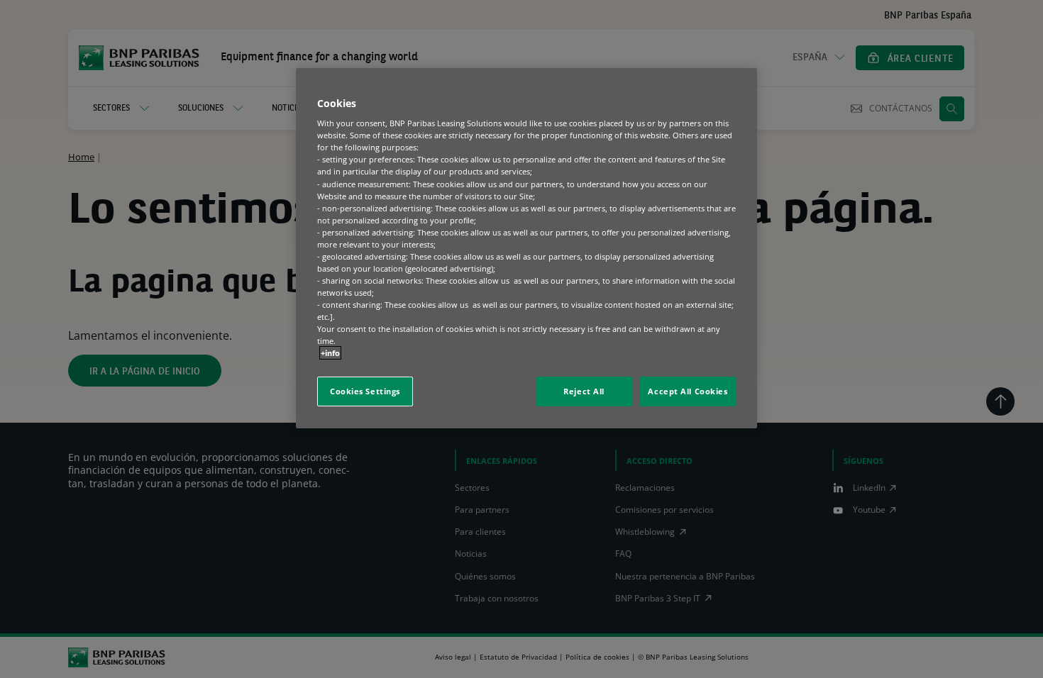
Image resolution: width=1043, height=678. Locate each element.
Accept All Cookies (687, 391)
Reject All (584, 391)
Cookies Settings (365, 391)
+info (330, 353)
